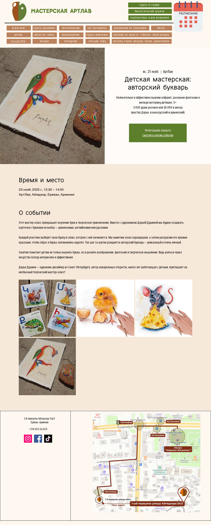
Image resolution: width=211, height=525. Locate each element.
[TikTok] (48, 439)
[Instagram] (28, 439)
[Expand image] (47, 308)
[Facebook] (38, 439)
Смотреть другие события (157, 135)
